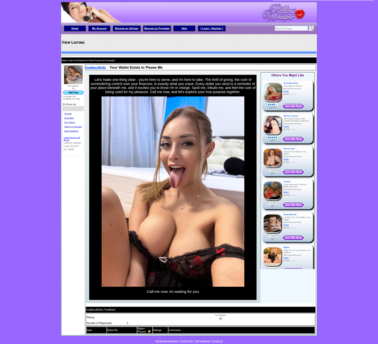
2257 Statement (202, 340)
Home (74, 28)
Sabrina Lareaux (291, 116)
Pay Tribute (69, 122)
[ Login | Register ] (211, 28)
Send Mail (68, 118)
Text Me (67, 114)
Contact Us (217, 340)
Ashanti (287, 182)
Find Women (80, 60)
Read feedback (71, 131)
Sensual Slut (289, 149)
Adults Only (67, 60)
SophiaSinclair (290, 214)
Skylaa (286, 247)
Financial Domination (105, 60)
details (286, 91)
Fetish (91, 60)
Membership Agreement (167, 340)
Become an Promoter (157, 28)
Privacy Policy (186, 340)
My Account (99, 28)
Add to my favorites (73, 127)
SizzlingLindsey (291, 83)
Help (184, 28)
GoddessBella (95, 67)
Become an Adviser (126, 28)
